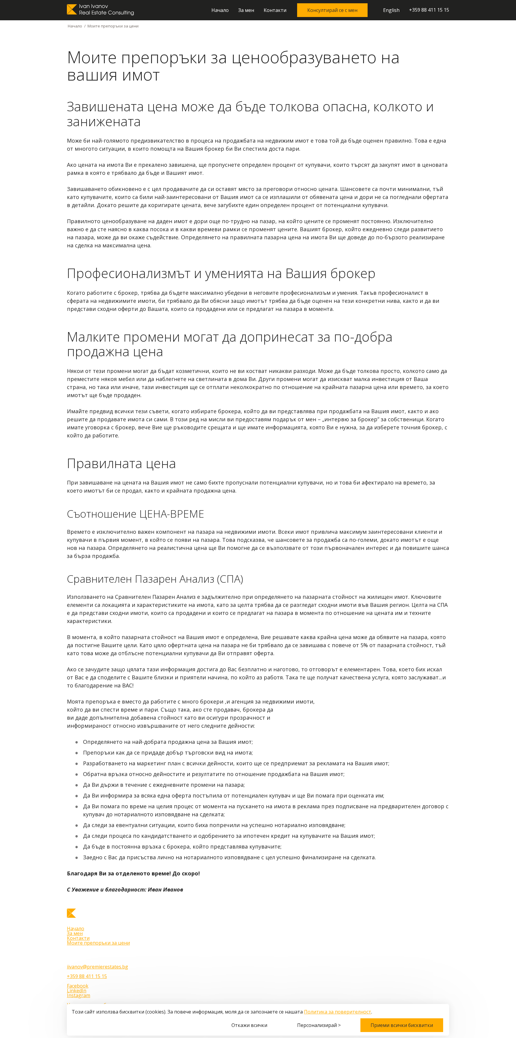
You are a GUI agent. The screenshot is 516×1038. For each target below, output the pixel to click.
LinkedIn (76, 990)
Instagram (78, 995)
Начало (220, 10)
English (391, 10)
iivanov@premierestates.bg (97, 966)
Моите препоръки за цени (98, 943)
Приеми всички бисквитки (402, 1025)
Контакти (275, 10)
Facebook (77, 986)
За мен (246, 10)
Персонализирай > (319, 1025)
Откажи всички (249, 1025)
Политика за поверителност (337, 1011)
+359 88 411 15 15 (429, 10)
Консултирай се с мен (332, 10)
